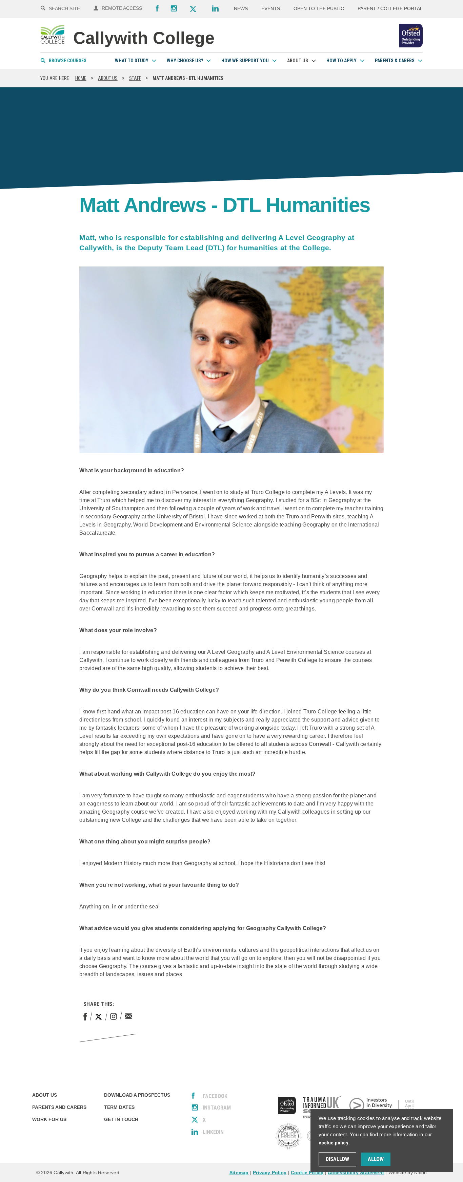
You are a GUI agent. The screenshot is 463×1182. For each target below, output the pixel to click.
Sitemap (238, 1172)
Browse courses (67, 60)
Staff (135, 78)
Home (80, 78)
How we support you (245, 60)
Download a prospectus (137, 1095)
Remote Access (122, 8)
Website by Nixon (407, 1172)
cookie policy (333, 1143)
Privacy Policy (269, 1172)
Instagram (173, 8)
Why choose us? (185, 60)
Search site (64, 8)
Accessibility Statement (356, 1172)
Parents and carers (59, 1107)
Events (270, 8)
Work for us (49, 1119)
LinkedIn (213, 1132)
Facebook (157, 8)
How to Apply (341, 60)
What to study (131, 60)
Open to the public (319, 8)
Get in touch (121, 1119)
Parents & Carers (395, 60)
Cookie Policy (307, 1172)
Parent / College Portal (390, 8)
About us (297, 60)
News (241, 8)
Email (128, 1016)
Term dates (119, 1107)
